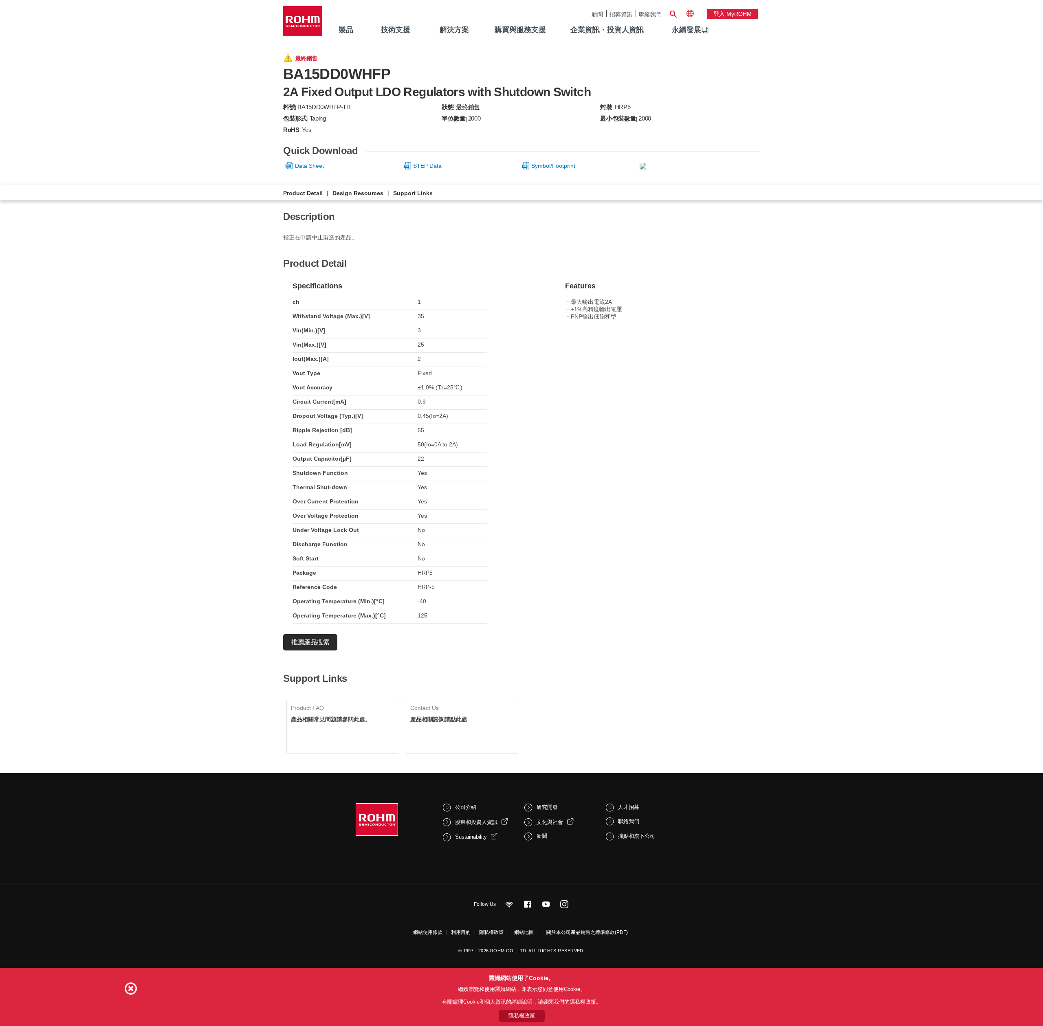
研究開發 (547, 807)
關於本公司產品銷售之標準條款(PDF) (587, 932)
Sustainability (471, 837)
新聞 (597, 14)
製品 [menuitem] (346, 30)
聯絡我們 (650, 14)
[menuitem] (686, 30)
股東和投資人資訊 (476, 822)
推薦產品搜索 (310, 642)
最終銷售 (468, 106)
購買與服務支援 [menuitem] (520, 30)
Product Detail (303, 193)
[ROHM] (302, 24)
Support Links (413, 193)
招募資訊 (621, 14)
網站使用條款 (427, 932)
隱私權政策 (491, 932)
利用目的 (461, 932)
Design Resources (357, 193)
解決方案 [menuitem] (454, 30)
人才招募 (628, 807)
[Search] (673, 13)
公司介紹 (465, 807)
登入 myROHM (732, 14)
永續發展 (686, 30)
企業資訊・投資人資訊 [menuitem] (607, 30)
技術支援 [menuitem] (395, 30)
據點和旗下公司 (636, 836)
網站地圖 (524, 932)
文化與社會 (550, 822)
